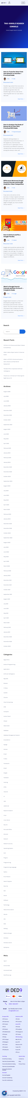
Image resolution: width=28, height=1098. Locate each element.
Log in (5, 961)
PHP (5, 853)
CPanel (5, 721)
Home (7, 30)
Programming (7, 862)
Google (14, 293)
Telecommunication (9, 909)
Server (5, 895)
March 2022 (7, 566)
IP (4, 796)
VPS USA (18, 1019)
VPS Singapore (19, 1032)
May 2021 (6, 613)
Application (7, 669)
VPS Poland (5, 1024)
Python (5, 872)
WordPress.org (7, 975)
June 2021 (6, 608)
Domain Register (6, 1075)
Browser (6, 683)
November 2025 (8, 415)
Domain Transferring (7, 1077)
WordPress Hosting (6, 1059)
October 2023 (7, 476)
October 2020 (7, 646)
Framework (6, 763)
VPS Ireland (5, 1047)
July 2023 (6, 490)
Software (6, 900)
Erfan (8, 78)
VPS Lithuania (5, 1049)
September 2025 (8, 424)
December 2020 (8, 636)
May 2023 (6, 500)
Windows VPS (19, 1044)
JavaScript (6, 806)
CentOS (5, 692)
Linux (5, 815)
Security (6, 886)
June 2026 (6, 401)
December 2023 (8, 467)
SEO (14, 187)
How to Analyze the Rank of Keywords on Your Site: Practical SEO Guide (13, 126)
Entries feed (7, 965)
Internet (14, 240)
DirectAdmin (7, 740)
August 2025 (7, 429)
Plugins (6, 857)
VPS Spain (4, 1034)
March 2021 (6, 622)
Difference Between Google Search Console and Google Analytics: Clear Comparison (14, 182)
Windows (6, 938)
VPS (5, 919)
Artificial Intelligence (9, 674)
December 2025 (8, 410)
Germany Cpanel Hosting (8, 1061)
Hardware (6, 777)
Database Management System (12, 735)
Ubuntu (5, 914)
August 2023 (7, 486)
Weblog (6, 928)
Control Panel (7, 716)
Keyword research (17, 131)
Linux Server (7, 820)
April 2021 (6, 618)
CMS (5, 707)
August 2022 (7, 542)
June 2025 (6, 434)
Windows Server (8, 942)
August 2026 (7, 391)
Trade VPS (18, 1047)
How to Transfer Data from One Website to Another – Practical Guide (13, 73)
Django (6, 744)
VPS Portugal (5, 1039)
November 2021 (8, 585)
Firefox (5, 758)
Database (6, 730)
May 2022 (6, 556)
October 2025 (7, 420)
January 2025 (7, 453)
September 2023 (8, 481)
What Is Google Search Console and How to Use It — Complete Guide (13, 288)
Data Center (7, 725)
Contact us (21, 1059)
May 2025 (6, 438)
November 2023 (8, 471)
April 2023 (6, 504)
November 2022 (8, 528)
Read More (20, 99)
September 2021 (8, 594)
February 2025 (7, 448)
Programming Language (10, 867)
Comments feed (8, 970)
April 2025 (6, 443)
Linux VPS (18, 1042)
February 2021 (7, 627)
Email (5, 754)
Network (6, 839)
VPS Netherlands (6, 1032)
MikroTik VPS (18, 1039)
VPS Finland (5, 1029)
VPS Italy (4, 1037)
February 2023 (7, 514)
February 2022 (7, 570)
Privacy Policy (22, 1064)
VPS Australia (19, 1029)
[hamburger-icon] (23, 3)
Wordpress (6, 947)
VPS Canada (19, 1021)
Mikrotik (6, 834)
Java (5, 801)
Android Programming (9, 664)
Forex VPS (18, 1049)
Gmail (5, 768)
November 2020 (8, 641)
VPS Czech (4, 1044)
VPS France (5, 1019)
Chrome (6, 697)
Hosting (6, 782)
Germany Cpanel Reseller (8, 1066)
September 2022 (8, 537)
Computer (6, 711)
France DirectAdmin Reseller (7, 1069)
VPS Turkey (18, 1034)
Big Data (6, 678)
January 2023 (7, 519)
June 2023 (6, 495)
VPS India (18, 1026)
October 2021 (7, 589)
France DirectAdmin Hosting (9, 1064)
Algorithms (6, 659)
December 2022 (8, 523)
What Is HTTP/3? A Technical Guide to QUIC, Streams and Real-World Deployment (13, 362)
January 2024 (7, 462)
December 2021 (8, 580)
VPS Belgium (5, 1042)
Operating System (8, 848)
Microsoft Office (8, 829)
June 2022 (6, 552)
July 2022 (6, 547)
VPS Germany (5, 1021)
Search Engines (8, 881)
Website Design (8, 933)
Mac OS (5, 824)
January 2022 (7, 575)
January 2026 (7, 405)
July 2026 (6, 396)
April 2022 (6, 561)
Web (14, 78)
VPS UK (4, 1026)
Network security (8, 843)
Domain (6, 749)
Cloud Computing (8, 702)
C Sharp (6, 688)
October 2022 (7, 533)
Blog (20, 1061)
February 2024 (7, 457)
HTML (5, 787)
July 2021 (6, 603)
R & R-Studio (7, 876)
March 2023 (7, 509)
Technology (6, 905)
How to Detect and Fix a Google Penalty (12, 235)
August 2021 (7, 599)
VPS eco (18, 1052)
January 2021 (7, 632)
